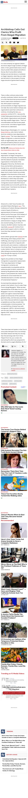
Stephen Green (5, 669)
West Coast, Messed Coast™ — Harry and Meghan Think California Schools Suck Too (13, 591)
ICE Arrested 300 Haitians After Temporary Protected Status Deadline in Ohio (13, 641)
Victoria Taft (4, 594)
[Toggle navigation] (25, 1)
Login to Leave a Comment (14, 693)
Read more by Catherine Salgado (18, 369)
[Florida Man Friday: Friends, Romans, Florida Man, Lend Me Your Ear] (14, 655)
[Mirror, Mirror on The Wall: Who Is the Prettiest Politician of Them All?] (14, 555)
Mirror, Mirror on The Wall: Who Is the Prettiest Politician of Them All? (14, 566)
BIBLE (6, 377)
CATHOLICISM (17, 381)
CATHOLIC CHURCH (7, 381)
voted (2, 255)
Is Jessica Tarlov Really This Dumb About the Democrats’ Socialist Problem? (12, 616)
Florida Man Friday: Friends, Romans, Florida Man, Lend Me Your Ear (13, 666)
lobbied (20, 236)
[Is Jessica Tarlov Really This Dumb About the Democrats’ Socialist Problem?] (14, 605)
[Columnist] (6, 353)
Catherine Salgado (6, 38)
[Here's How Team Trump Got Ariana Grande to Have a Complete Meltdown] (14, 530)
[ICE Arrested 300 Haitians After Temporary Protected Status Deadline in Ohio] (14, 630)
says (20, 206)
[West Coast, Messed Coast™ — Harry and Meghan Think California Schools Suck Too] (14, 580)
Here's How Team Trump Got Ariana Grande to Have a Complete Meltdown (12, 541)
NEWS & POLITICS (12, 374)
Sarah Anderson (5, 569)
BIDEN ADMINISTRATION (16, 377)
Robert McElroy (5, 132)
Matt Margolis (5, 544)
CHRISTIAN (4, 383)
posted (8, 136)
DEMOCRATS (13, 383)
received (10, 227)
